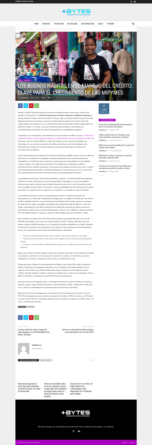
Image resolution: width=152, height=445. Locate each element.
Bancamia (30, 307)
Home (36, 24)
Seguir (104, 104)
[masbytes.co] (76, 12)
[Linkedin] (134, 1)
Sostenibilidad (87, 24)
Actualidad (72, 24)
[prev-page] (90, 360)
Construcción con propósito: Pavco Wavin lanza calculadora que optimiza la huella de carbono (115, 167)
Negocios (46, 24)
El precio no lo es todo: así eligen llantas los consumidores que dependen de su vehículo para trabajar (81, 388)
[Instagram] (131, 1)
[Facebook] (20, 105)
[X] (25, 105)
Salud (100, 24)
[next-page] (93, 360)
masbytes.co (24, 98)
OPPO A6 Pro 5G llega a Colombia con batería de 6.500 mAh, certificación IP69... (115, 157)
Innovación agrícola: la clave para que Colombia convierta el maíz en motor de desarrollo (29, 387)
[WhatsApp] (36, 105)
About (125, 442)
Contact (132, 442)
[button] (133, 23)
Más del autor (46, 360)
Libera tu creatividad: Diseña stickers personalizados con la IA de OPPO (78, 330)
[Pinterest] (31, 105)
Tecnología (59, 24)
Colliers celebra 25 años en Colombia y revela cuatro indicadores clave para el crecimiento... (114, 136)
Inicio (19, 29)
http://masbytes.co (37, 348)
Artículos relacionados (28, 360)
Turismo (110, 24)
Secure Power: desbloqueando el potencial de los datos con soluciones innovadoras (115, 125)
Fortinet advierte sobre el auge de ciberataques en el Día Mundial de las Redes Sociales (34, 332)
